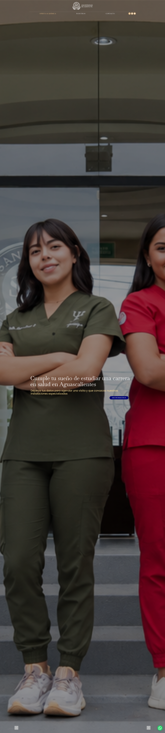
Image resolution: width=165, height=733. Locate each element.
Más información (118, 398)
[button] (160, 728)
